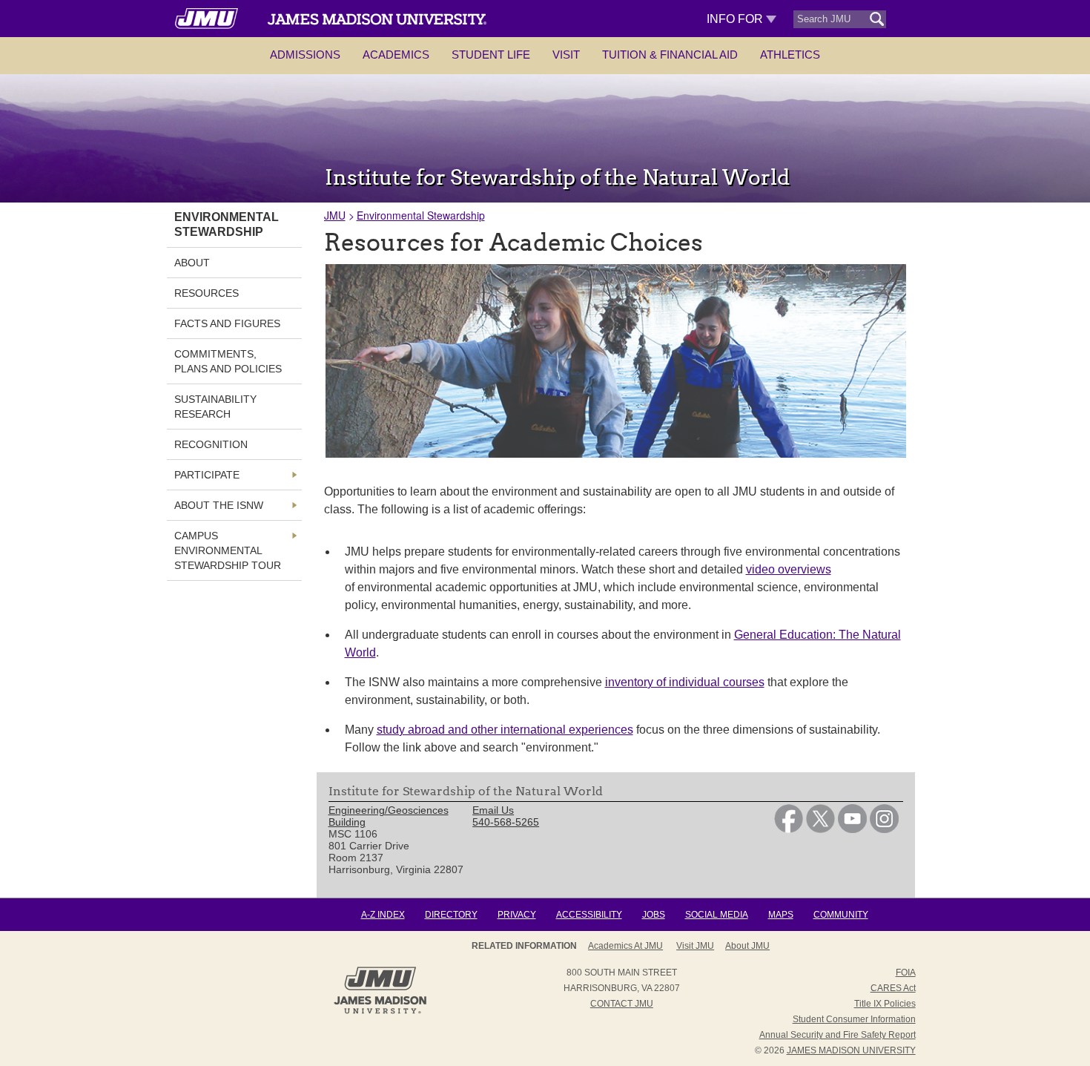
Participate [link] (207, 475)
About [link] (192, 263)
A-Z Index (383, 914)
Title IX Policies (885, 1003)
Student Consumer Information (854, 1019)
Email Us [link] (493, 810)
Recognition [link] (211, 444)
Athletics (790, 54)
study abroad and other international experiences (505, 729)
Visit (566, 54)
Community (840, 914)
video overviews (788, 569)
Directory (451, 914)
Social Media (716, 914)
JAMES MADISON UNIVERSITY (851, 1050)
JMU (335, 215)
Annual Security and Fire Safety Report (837, 1035)
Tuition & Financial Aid (670, 54)
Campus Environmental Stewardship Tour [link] (227, 550)
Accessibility (589, 914)
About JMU (747, 946)
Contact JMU (621, 1003)
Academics (396, 54)
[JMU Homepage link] (380, 1012)
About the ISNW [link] (218, 505)
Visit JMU (695, 946)
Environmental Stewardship (421, 215)
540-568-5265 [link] (505, 822)
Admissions (305, 54)
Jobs (653, 914)
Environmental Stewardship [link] (226, 224)
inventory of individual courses (684, 682)
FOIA (906, 972)
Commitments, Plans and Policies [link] (228, 361)
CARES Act (893, 988)
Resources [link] (206, 293)
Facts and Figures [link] (227, 323)
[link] (788, 829)
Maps (780, 914)
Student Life (491, 54)
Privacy (517, 914)
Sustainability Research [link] (215, 406)
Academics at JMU (625, 946)
